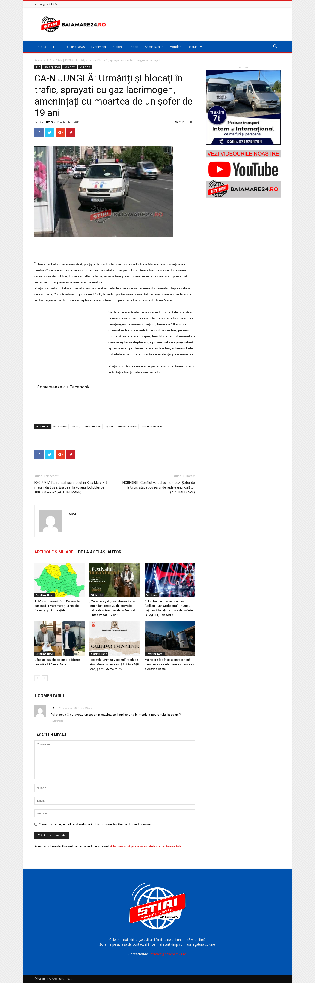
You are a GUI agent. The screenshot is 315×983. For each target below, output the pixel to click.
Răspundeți (57, 720)
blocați (76, 426)
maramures (93, 426)
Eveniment (98, 47)
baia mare (60, 426)
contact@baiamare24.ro (168, 954)
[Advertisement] (197, 24)
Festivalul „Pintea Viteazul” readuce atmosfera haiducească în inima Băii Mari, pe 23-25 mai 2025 (114, 664)
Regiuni (193, 47)
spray (109, 426)
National (118, 47)
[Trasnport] (243, 107)
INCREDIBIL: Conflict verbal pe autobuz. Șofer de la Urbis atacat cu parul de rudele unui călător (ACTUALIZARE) (158, 487)
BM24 (49, 122)
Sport (134, 47)
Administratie (154, 47)
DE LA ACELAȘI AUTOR (99, 552)
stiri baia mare (127, 426)
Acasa (42, 47)
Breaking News (74, 47)
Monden (175, 47)
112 (55, 47)
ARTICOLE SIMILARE (53, 552)
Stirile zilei (85, 67)
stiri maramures (152, 426)
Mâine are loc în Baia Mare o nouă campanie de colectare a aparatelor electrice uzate (169, 664)
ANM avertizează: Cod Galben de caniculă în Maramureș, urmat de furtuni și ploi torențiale (57, 605)
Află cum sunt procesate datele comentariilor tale (145, 846)
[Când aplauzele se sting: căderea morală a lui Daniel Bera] (59, 638)
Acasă (38, 60)
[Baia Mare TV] (243, 174)
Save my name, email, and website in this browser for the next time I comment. (96, 824)
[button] (275, 47)
